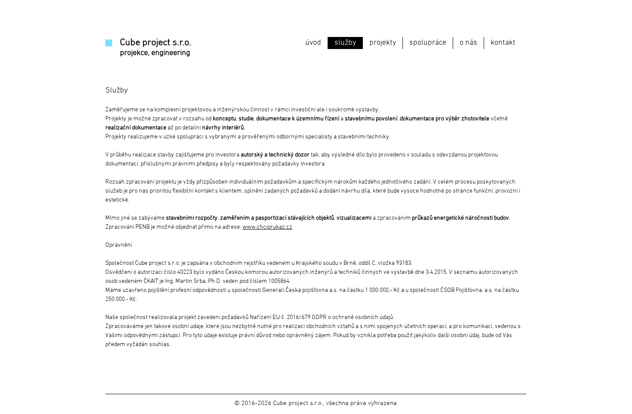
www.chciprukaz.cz (267, 227)
